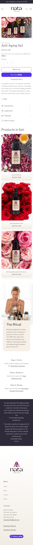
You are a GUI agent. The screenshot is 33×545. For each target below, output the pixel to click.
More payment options (16, 79)
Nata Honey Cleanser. (18, 366)
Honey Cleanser (16, 175)
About (5, 499)
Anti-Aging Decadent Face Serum (16, 272)
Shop (5, 490)
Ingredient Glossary (10, 530)
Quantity (3, 59)
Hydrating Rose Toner (16, 223)
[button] (2, 9)
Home (5, 486)
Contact (6, 495)
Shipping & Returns (10, 526)
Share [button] (5, 99)
